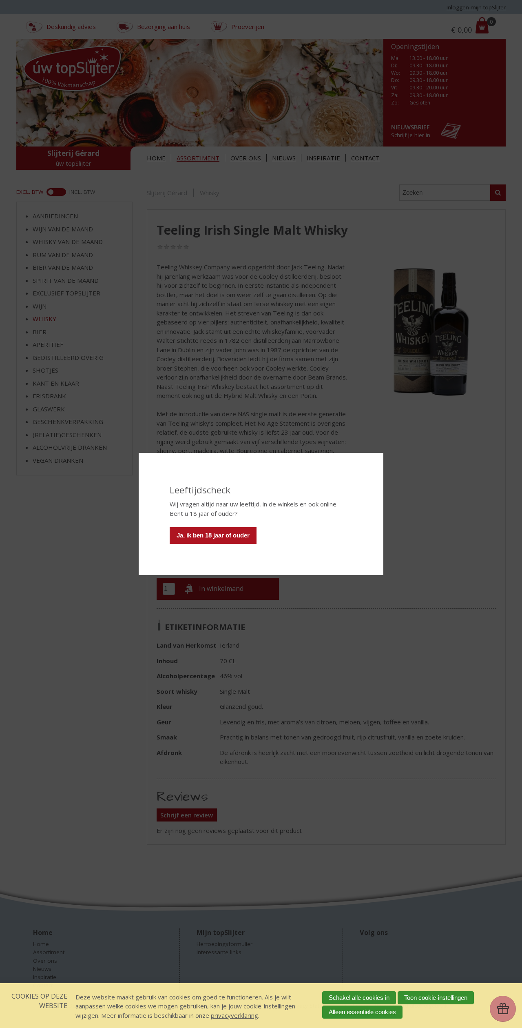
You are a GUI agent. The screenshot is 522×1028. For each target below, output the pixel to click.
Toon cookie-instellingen (435, 997)
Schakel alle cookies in (359, 997)
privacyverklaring (234, 1015)
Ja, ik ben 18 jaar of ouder (213, 535)
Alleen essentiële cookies (362, 1011)
